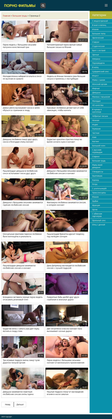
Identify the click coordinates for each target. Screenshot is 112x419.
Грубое (95, 201)
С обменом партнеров (97, 215)
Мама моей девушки (97, 166)
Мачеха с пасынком (101, 97)
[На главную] (20, 5)
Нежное (95, 120)
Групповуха (97, 176)
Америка (96, 59)
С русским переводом (97, 151)
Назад (7, 404)
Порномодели (98, 63)
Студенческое (98, 46)
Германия (96, 129)
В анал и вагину (99, 25)
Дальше (20, 404)
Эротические (98, 38)
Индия (95, 124)
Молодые (96, 101)
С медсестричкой (100, 21)
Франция (96, 205)
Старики (95, 156)
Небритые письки (100, 116)
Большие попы (98, 33)
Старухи (95, 42)
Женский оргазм (99, 84)
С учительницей (99, 188)
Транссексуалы (99, 192)
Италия (95, 29)
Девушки (96, 92)
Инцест (95, 76)
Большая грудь (98, 161)
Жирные (96, 88)
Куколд (95, 180)
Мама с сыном (98, 80)
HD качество (97, 105)
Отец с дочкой (98, 224)
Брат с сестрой (98, 50)
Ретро (94, 184)
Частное (95, 133)
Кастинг (95, 141)
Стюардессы (97, 171)
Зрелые (95, 54)
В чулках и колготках (97, 110)
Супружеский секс (100, 71)
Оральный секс (99, 220)
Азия (94, 137)
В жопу (95, 67)
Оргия (94, 209)
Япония (95, 197)
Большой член (98, 145)
